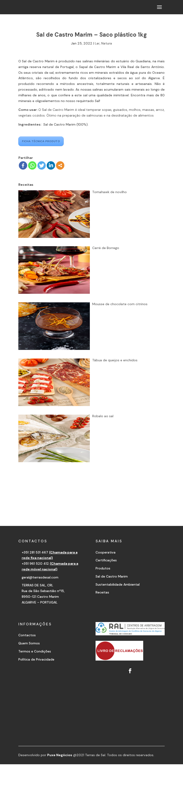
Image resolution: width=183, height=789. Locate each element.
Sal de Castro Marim (112, 576)
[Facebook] (23, 165)
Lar (97, 43)
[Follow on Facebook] (130, 671)
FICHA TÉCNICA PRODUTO (41, 141)
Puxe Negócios (59, 755)
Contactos (27, 635)
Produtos (103, 568)
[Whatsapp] (32, 165)
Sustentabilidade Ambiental (118, 584)
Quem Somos (29, 643)
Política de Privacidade (36, 659)
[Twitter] (41, 165)
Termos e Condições (34, 651)
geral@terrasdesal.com (40, 577)
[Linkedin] (51, 165)
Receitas (102, 592)
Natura (106, 43)
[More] (60, 165)
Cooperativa (106, 552)
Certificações (106, 560)
